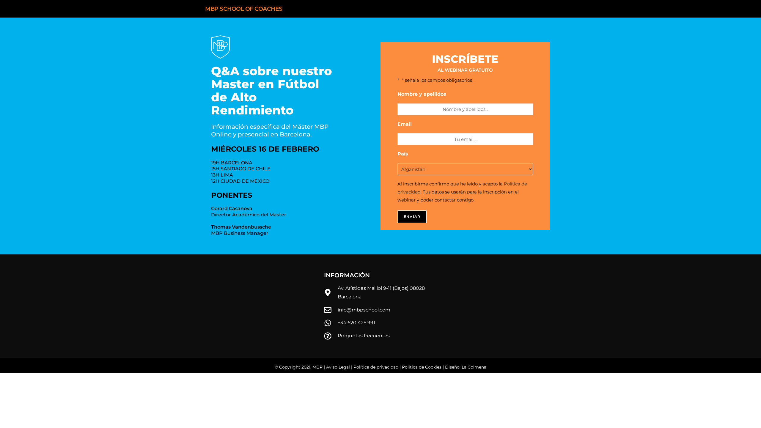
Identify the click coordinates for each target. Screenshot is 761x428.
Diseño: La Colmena (465, 367)
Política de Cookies (421, 367)
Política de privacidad (375, 367)
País (405, 154)
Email (407, 124)
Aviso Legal (338, 367)
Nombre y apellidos (424, 94)
